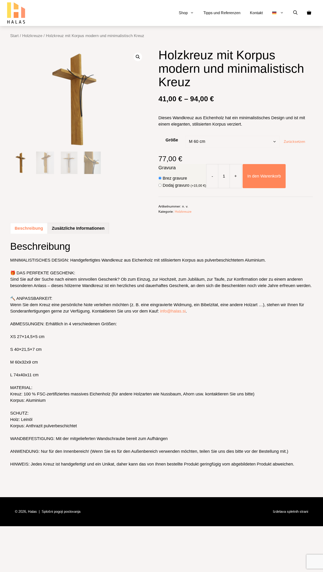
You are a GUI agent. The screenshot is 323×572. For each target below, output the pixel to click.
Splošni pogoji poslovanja (61, 511)
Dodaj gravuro (184, 185)
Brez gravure (175, 178)
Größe (172, 140)
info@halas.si (173, 311)
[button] (295, 13)
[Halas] (16, 13)
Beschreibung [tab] (29, 228)
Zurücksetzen (294, 142)
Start (14, 36)
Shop (183, 13)
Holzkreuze (32, 36)
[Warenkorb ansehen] (309, 13)
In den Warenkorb (264, 176)
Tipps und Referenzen (221, 13)
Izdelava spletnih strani (290, 511)
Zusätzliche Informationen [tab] (78, 228)
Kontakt (256, 13)
